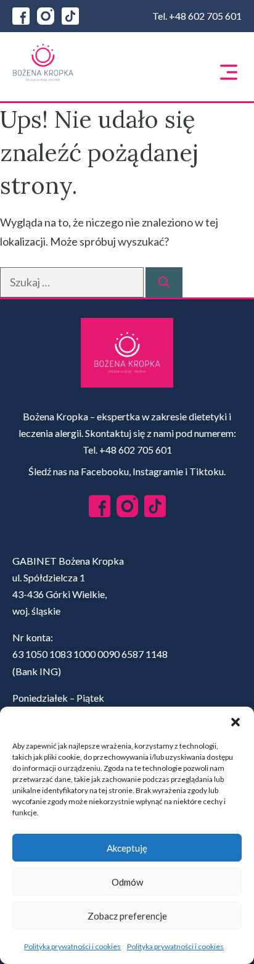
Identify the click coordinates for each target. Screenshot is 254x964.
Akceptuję (127, 848)
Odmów (127, 881)
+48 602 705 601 (205, 16)
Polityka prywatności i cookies (72, 946)
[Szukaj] (163, 282)
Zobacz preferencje (127, 915)
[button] (235, 722)
